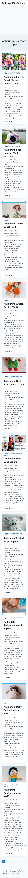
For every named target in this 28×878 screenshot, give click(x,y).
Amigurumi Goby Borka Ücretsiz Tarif (13, 710)
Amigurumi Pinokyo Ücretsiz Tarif (13, 793)
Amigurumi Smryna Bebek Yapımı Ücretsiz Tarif (14, 80)
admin (6, 87)
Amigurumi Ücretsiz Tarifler (12, 73)
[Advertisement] (14, 20)
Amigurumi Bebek (15, 72)
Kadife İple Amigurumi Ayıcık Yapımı (13, 625)
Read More (8, 121)
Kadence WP (21, 873)
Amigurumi (7, 72)
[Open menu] (24, 3)
